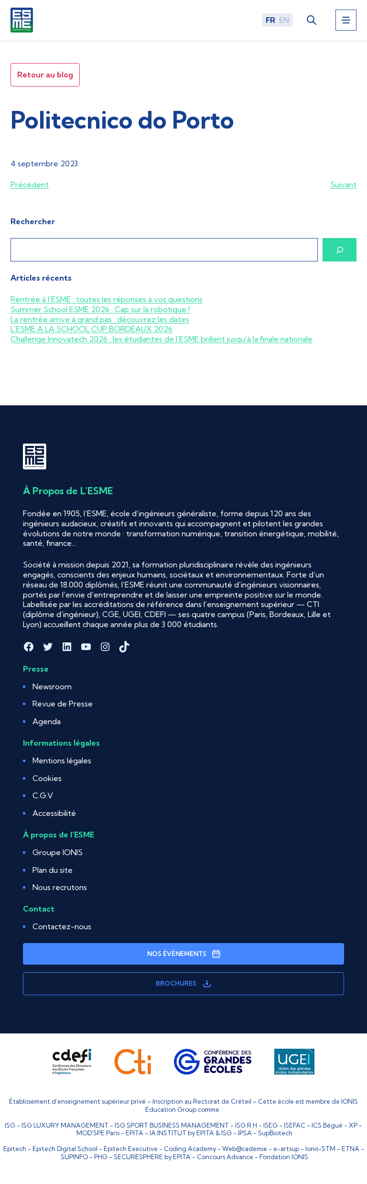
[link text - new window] (72, 1062)
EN (284, 20)
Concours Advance (225, 1157)
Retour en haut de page (336, 1136)
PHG (101, 1157)
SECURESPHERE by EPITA (152, 1157)
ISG (10, 1125)
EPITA (134, 1133)
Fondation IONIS (283, 1157)
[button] (47, 778)
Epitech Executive (131, 1148)
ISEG (270, 1125)
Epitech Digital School (64, 1148)
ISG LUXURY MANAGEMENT (65, 1125)
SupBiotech (275, 1133)
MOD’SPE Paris (97, 1133)
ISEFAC (294, 1125)
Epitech (14, 1148)
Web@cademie (244, 1148)
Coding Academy (190, 1148)
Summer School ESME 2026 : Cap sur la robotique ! (100, 309)
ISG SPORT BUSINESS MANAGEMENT (172, 1125)
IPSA (245, 1133)
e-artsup (286, 1148)
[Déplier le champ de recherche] (311, 19)
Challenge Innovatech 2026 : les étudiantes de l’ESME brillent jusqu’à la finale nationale (162, 339)
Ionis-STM (320, 1148)
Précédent (30, 184)
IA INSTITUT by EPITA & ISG (191, 1133)
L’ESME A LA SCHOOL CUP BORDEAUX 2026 (92, 329)
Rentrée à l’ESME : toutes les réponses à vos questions (107, 299)
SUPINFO (74, 1157)
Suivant (343, 184)
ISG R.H (246, 1125)
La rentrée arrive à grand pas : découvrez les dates (100, 319)
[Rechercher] (339, 249)
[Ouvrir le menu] (345, 20)
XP (353, 1125)
